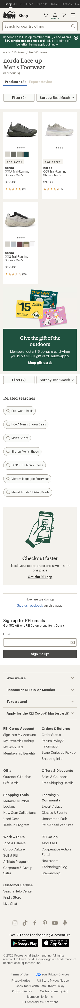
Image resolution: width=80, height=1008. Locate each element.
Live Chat (10, 903)
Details (60, 625)
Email (6, 634)
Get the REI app (40, 577)
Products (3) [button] (15, 82)
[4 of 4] (24, 148)
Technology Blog (54, 867)
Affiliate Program (16, 861)
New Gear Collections (19, 812)
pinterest (45, 923)
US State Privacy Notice (53, 980)
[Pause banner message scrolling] (75, 37)
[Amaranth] (20, 244)
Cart (64, 15)
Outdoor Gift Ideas (17, 777)
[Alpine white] (32, 244)
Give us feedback (30, 605)
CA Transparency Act (54, 991)
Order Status (51, 735)
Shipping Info (52, 758)
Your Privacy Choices (55, 974)
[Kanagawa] (13, 244)
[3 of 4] (22, 148)
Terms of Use (20, 974)
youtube (55, 923)
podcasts (65, 923)
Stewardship (51, 873)
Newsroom (50, 861)
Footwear (19, 52)
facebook (35, 923)
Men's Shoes (20, 438)
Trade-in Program (16, 825)
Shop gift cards (40, 362)
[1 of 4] (18, 148)
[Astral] (20, 154)
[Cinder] (7, 154)
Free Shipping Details (57, 783)
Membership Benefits (19, 753)
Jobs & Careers (14, 843)
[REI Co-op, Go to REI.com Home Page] (9, 15)
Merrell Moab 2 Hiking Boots (30, 492)
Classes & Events (54, 812)
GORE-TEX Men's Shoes (27, 465)
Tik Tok (25, 923)
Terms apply (59, 356)
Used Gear (11, 819)
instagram (15, 923)
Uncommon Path (54, 819)
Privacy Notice (20, 980)
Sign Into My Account (19, 735)
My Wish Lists (13, 747)
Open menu (73, 15)
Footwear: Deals (22, 410)
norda (6, 52)
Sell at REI (10, 855)
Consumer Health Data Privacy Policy (40, 986)
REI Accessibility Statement (40, 1002)
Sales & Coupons (54, 777)
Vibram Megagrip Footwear (30, 478)
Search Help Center (18, 891)
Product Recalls (22, 991)
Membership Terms (40, 996)
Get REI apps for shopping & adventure (39, 935)
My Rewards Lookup (18, 741)
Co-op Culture (14, 849)
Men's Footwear (38, 52)
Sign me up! (40, 654)
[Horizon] (26, 154)
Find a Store (12, 897)
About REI (49, 843)
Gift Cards (10, 783)
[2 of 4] (20, 148)
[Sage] (26, 244)
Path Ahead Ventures (57, 825)
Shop (23, 15)
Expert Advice (40, 82)
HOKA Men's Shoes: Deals (28, 424)
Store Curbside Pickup (59, 752)
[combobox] (40, 26)
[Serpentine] (13, 154)
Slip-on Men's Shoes (25, 451)
